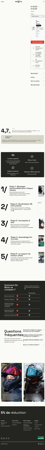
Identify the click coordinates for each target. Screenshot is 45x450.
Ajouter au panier (37, 42)
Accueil (36, 422)
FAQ (14, 340)
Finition (32, 14)
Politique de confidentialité (26, 425)
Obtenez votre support (4, 423)
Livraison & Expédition (16, 422)
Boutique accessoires (5, 426)
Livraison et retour (27, 430)
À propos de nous (38, 424)
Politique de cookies (27, 428)
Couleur (32, 11)
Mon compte (37, 428)
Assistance (14, 424)
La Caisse (36, 426)
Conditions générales (27, 422)
